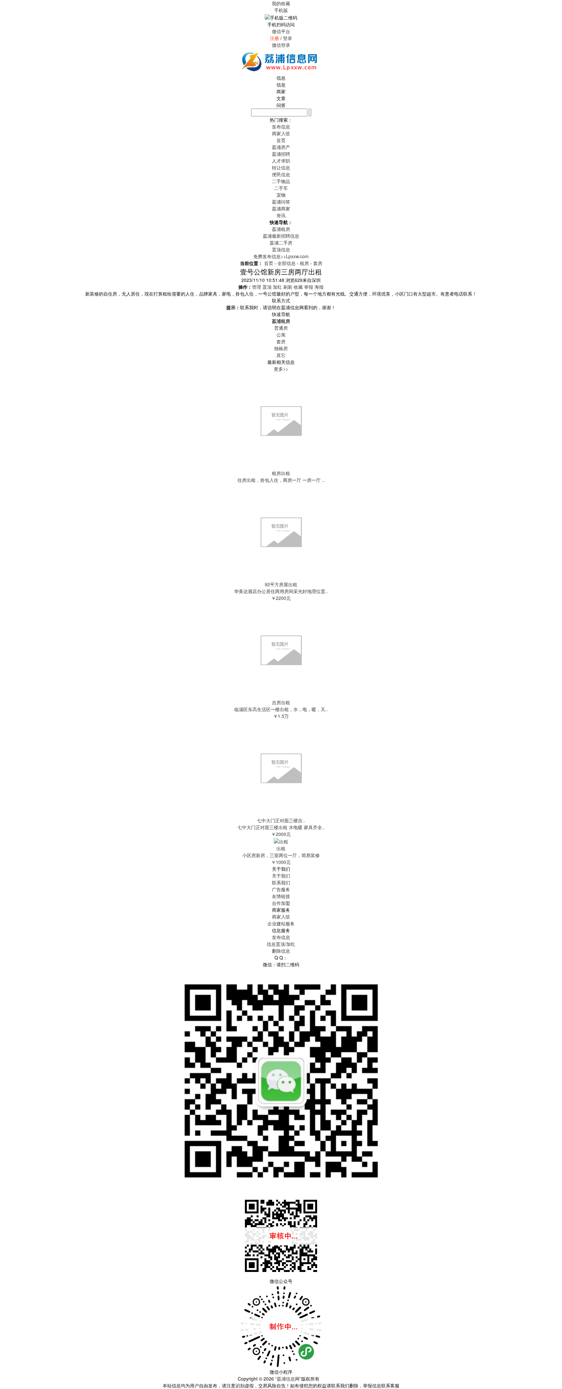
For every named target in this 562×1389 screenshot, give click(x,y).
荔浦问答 (281, 201)
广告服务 (281, 889)
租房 (304, 263)
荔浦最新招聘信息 (281, 235)
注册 (274, 38)
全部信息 (286, 263)
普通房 (281, 327)
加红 (277, 287)
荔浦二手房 (281, 242)
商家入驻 (281, 916)
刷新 (287, 287)
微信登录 (281, 45)
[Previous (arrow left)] (11, 694)
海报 (319, 287)
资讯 (281, 215)
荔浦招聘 (281, 154)
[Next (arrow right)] (550, 694)
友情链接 (281, 896)
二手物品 (281, 181)
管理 (256, 287)
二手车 (281, 188)
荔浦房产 (281, 147)
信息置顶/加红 (281, 944)
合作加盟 (281, 903)
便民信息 (281, 174)
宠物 (281, 195)
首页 (281, 140)
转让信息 (281, 167)
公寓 (281, 334)
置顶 (267, 287)
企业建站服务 (281, 923)
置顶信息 (281, 249)
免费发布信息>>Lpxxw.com (281, 256)
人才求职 (281, 160)
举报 (308, 287)
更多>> (281, 368)
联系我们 (281, 882)
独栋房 (281, 348)
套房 (317, 263)
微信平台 (281, 31)
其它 (281, 355)
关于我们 (281, 875)
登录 (287, 38)
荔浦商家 (281, 208)
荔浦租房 (281, 229)
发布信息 (281, 937)
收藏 (298, 287)
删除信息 (281, 950)
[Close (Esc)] (555, 7)
